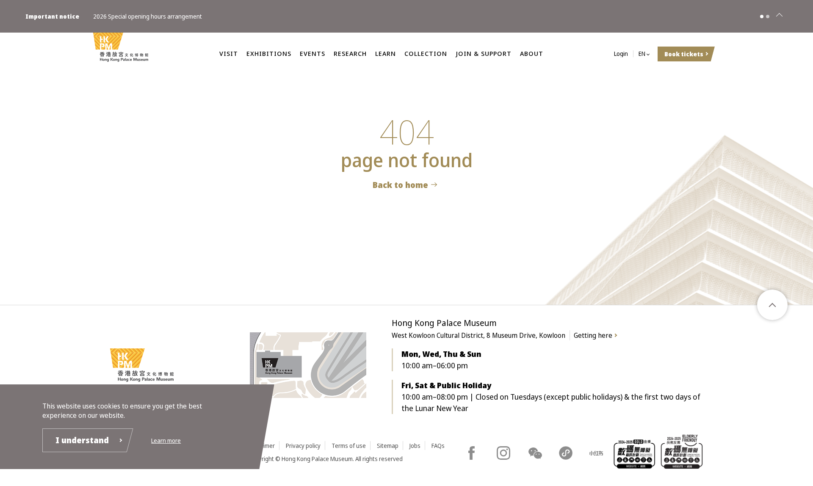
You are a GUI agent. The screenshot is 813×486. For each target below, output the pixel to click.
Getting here (593, 335)
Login (621, 54)
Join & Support (484, 53)
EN (642, 54)
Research (350, 53)
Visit (228, 53)
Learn (385, 53)
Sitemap (387, 446)
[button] (761, 16)
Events (312, 53)
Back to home (400, 185)
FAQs (438, 446)
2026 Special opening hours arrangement (147, 16)
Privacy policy (303, 446)
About (531, 53)
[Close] (779, 16)
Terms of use (349, 446)
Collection (425, 53)
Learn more (166, 440)
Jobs (414, 446)
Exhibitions (268, 53)
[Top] (772, 305)
